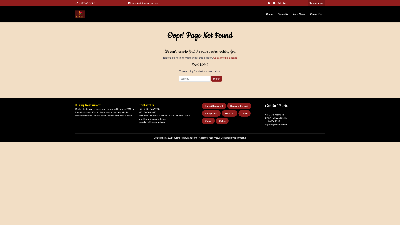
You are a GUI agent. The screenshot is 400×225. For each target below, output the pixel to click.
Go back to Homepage (225, 57)
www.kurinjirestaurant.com (152, 122)
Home (269, 14)
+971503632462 (87, 3)
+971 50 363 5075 (147, 112)
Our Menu (299, 14)
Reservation (316, 3)
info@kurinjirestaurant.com (152, 119)
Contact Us (316, 14)
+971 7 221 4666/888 (149, 109)
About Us (283, 14)
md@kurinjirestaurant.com (145, 3)
